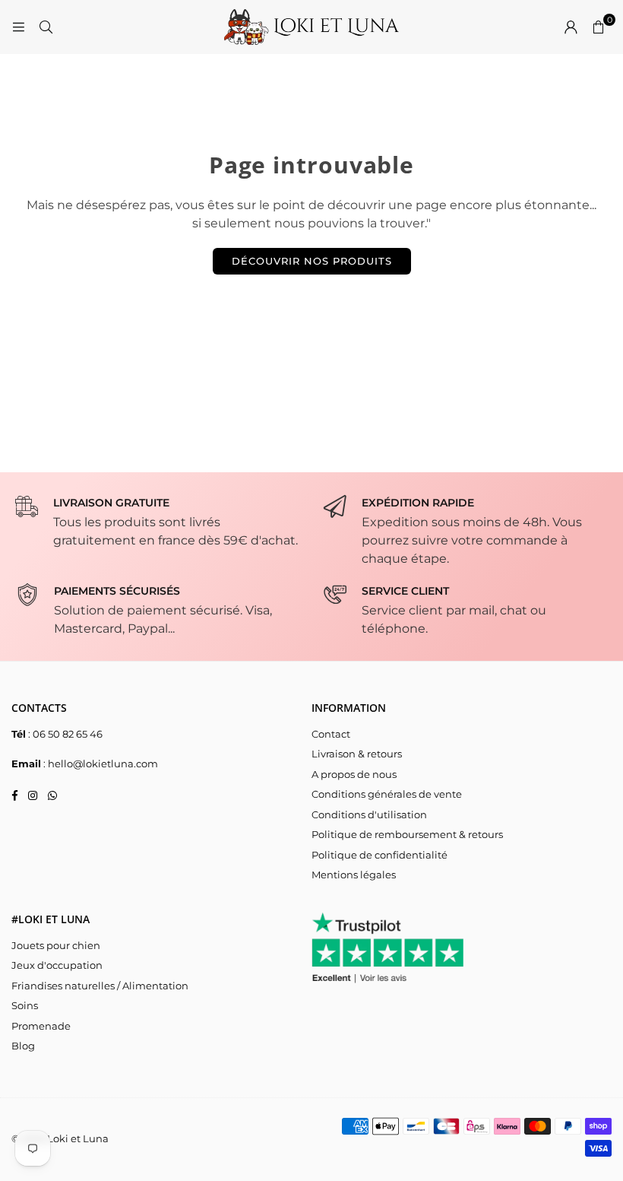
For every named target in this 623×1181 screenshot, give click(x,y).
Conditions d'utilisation (369, 814)
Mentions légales (354, 874)
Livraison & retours (357, 754)
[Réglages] (570, 27)
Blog (23, 1046)
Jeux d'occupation (57, 965)
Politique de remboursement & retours (407, 834)
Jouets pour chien (55, 945)
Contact (331, 734)
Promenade (41, 1026)
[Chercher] (45, 27)
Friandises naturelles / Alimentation (99, 985)
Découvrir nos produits (312, 261)
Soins (24, 1005)
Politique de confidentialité (379, 855)
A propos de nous (354, 774)
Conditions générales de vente (387, 794)
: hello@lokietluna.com (99, 763)
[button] (598, 27)
